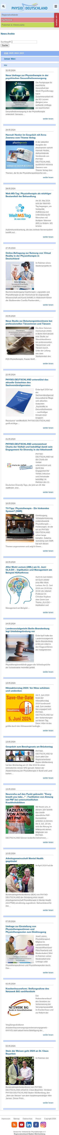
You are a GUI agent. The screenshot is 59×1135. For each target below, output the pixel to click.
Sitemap (16, 1119)
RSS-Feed (14, 1124)
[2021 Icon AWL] (20, 603)
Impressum (6, 1119)
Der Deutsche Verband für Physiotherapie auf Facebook (36, 1124)
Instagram (43, 1124)
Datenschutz (27, 1119)
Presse (38, 1119)
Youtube (21, 1124)
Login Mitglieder (57, 20)
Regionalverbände (10, 15)
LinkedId (29, 1124)
